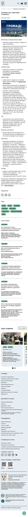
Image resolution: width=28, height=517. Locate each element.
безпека (4, 208)
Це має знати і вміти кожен (8, 435)
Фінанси (3, 404)
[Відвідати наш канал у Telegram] (13, 455)
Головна (3, 9)
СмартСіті (3, 429)
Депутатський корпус (7, 380)
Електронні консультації (7, 445)
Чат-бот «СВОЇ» (5, 425)
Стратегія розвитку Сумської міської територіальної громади (11, 413)
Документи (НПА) (6, 405)
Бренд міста (4, 394)
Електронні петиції (6, 443)
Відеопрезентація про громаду (9, 392)
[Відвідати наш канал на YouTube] (6, 455)
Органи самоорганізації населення (10, 448)
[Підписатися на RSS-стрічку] (16, 455)
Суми (3, 205)
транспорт (5, 211)
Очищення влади (5, 390)
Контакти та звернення (7, 376)
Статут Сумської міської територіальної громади (12, 410)
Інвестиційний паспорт (7, 384)
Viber (6, 185)
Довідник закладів (6, 427)
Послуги (3, 423)
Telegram (10, 185)
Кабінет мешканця (6, 421)
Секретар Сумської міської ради (9, 378)
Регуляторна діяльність (7, 407)
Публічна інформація (7, 402)
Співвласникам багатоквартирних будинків (13, 446)
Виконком (4, 382)
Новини (9, 9)
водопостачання (16, 211)
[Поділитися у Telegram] (6, 195)
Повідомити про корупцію (8, 431)
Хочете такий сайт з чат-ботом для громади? (14, 500)
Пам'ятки (3, 388)
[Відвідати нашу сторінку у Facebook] (2, 455)
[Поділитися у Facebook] (2, 195)
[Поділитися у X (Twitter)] (9, 195)
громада (16, 205)
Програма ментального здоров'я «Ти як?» (12, 433)
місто (9, 205)
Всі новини (22, 328)
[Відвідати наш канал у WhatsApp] (9, 455)
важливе (12, 208)
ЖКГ (3, 214)
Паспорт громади (6, 386)
